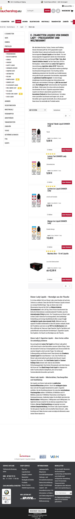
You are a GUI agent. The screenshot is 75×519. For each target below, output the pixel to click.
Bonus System (26, 485)
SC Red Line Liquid (12, 94)
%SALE (7, 130)
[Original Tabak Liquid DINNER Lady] (36, 136)
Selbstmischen (10, 105)
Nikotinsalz (9, 109)
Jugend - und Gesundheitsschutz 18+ (46, 489)
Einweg (7, 42)
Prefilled (8, 46)
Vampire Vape (10, 71)
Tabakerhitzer (10, 122)
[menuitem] (38, 11)
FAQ (6, 139)
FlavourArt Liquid (12, 85)
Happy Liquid (10, 65)
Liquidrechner (26, 472)
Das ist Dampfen (11, 57)
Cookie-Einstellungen (45, 485)
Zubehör (8, 126)
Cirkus (8, 59)
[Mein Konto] (58, 11)
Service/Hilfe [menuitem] (68, 6)
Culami (8, 76)
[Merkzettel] (53, 11)
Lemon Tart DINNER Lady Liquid (56, 157)
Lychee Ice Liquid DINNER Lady (57, 190)
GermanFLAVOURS (11, 68)
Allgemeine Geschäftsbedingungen (46, 473)
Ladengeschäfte (44, 469)
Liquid (7, 50)
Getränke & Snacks (11, 135)
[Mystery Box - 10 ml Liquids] (36, 266)
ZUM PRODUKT (66, 150)
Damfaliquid (10, 79)
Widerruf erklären (37, 511)
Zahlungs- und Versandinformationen (46, 478)
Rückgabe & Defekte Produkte (28, 481)
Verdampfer (9, 114)
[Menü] (10, 490)
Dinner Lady (10, 82)
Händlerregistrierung (28, 488)
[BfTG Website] (42, 457)
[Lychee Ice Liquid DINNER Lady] (36, 201)
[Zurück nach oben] (25, 455)
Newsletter (25, 477)
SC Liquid (9, 91)
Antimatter (10, 74)
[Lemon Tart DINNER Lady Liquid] (36, 168)
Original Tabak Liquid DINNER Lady (58, 125)
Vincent (9, 62)
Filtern (34, 110)
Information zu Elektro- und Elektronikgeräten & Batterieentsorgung (46, 495)
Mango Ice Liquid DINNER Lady (57, 222)
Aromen (7, 101)
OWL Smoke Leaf (11, 88)
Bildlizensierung (44, 501)
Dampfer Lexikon (27, 474)
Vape (6, 38)
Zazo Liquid (10, 97)
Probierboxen (10, 54)
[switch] (6, 502)
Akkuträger (9, 118)
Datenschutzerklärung (45, 482)
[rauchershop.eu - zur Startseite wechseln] (10, 10)
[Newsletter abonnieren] (70, 493)
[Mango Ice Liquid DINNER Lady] (36, 233)
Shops (7, 143)
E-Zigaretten (9, 34)
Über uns (24, 469)
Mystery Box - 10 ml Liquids (58, 254)
